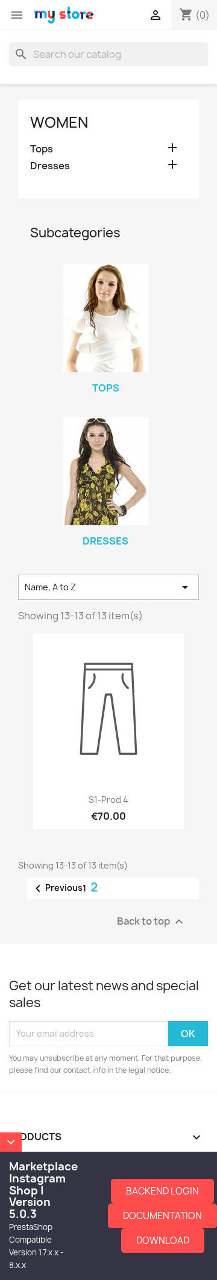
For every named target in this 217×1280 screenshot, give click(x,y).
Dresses (50, 166)
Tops (41, 149)
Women (59, 122)
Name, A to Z (108, 587)
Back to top (151, 921)
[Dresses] (105, 471)
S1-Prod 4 (108, 799)
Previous (57, 888)
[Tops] (105, 318)
